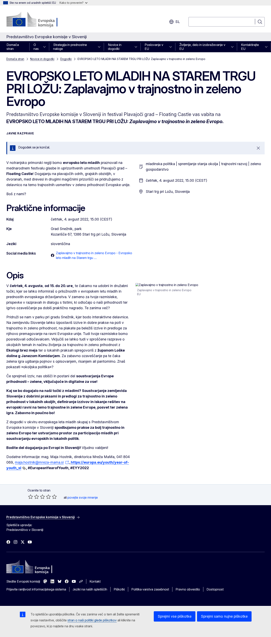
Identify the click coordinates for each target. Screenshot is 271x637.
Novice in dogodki (114, 47)
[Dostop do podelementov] (45, 46)
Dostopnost (215, 589)
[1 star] (31, 496)
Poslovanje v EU (154, 47)
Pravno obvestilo (188, 589)
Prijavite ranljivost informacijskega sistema (36, 589)
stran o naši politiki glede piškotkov (92, 620)
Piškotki (119, 589)
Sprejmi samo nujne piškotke (224, 616)
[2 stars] (33, 496)
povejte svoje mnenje (82, 497)
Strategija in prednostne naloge (70, 47)
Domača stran (13, 47)
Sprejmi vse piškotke (174, 616)
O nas (36, 47)
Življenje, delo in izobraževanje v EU (202, 47)
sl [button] (177, 22)
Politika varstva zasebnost (150, 589)
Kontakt (95, 581)
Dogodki (66, 59)
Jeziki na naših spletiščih (90, 589)
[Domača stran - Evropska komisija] (38, 20)
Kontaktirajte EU (250, 47)
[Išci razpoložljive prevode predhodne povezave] (24, 468)
